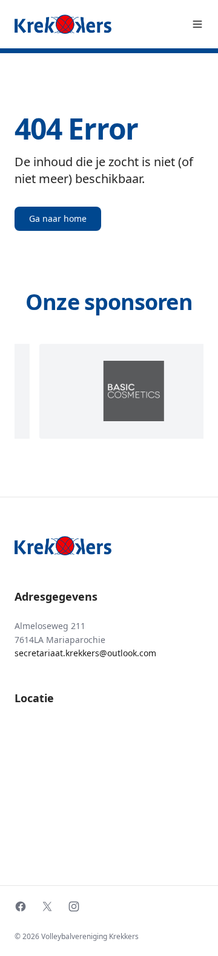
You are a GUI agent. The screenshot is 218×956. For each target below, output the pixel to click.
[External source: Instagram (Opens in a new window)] (74, 906)
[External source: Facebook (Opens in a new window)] (21, 906)
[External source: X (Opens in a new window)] (47, 906)
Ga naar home (58, 218)
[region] (109, 391)
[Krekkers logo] (63, 24)
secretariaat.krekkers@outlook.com (85, 653)
